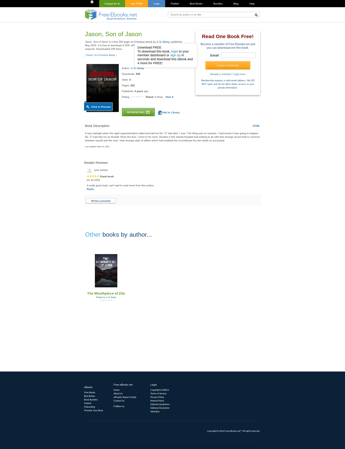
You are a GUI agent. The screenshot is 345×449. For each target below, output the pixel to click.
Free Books (89, 392)
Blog (235, 3)
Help (252, 3)
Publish (175, 3)
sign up (175, 55)
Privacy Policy (157, 397)
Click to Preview (101, 106)
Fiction (99, 297)
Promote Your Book (93, 410)
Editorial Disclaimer (159, 408)
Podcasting (89, 407)
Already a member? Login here (227, 74)
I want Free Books (228, 65)
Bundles (218, 3)
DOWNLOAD (136, 112)
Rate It (170, 96)
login (174, 51)
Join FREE (137, 3)
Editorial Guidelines (160, 404)
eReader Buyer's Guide (125, 397)
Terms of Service (158, 393)
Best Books (196, 3)
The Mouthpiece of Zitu (106, 293)
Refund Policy (157, 401)
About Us (118, 393)
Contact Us (119, 401)
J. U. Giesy (163, 41)
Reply (90, 189)
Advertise (155, 411)
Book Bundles (91, 399)
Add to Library (171, 112)
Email (214, 55)
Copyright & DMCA (159, 390)
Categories (111, 3)
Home (116, 390)
